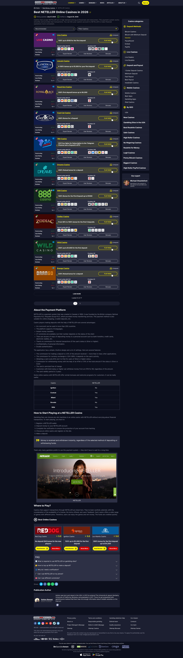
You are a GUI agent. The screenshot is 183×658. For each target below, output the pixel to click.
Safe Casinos (129, 133)
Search (139, 3)
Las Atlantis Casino (99, 536)
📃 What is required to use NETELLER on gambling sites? (56, 561)
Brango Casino (63, 268)
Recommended (40, 29)
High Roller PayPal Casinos (135, 168)
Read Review (41, 548)
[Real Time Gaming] (89, 100)
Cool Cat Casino (64, 113)
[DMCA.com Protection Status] (82, 646)
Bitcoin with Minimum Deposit (135, 35)
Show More (55, 548)
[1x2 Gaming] (99, 48)
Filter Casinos (83, 29)
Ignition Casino (69, 536)
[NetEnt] (92, 48)
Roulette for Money (132, 148)
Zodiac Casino (63, 217)
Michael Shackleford (138, 181)
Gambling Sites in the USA (134, 122)
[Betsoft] (96, 152)
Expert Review (67, 53)
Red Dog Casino (41, 536)
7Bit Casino (62, 139)
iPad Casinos (129, 102)
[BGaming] (99, 152)
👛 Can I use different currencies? (47, 578)
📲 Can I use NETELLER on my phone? (49, 574)
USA (126, 112)
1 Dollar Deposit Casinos (134, 70)
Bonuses (108, 53)
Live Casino (62, 35)
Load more (77, 294)
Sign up (145, 3)
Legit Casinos (129, 153)
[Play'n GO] (96, 48)
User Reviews (88, 53)
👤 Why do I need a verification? (47, 570)
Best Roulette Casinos (133, 128)
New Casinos (129, 117)
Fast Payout (129, 77)
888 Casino (62, 191)
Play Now (107, 40)
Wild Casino (62, 242)
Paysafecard (129, 41)
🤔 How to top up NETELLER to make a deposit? (53, 565)
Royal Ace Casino (64, 87)
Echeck (127, 44)
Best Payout (129, 80)
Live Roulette (129, 60)
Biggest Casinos (130, 163)
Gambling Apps (130, 99)
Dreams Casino (63, 165)
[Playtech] (89, 48)
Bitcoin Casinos (130, 32)
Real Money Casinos (49, 8)
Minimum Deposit (131, 74)
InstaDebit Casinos (131, 83)
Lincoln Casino (63, 61)
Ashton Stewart (47, 599)
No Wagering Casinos (132, 143)
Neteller (128, 38)
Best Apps (128, 96)
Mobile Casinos (130, 93)
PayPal (127, 47)
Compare (115, 35)
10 (53, 80)
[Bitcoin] (65, 74)
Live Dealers (129, 57)
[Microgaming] (102, 48)
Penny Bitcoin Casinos (133, 158)
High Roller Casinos (132, 138)
